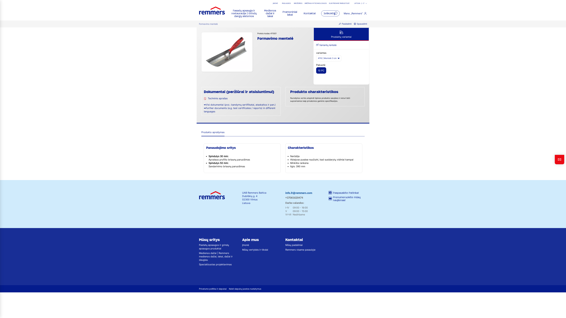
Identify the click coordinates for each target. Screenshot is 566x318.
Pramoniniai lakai (290, 13)
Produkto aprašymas (212, 132)
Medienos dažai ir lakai (270, 13)
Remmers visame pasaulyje (300, 249)
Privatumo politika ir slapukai (213, 289)
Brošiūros (298, 3)
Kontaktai (310, 13)
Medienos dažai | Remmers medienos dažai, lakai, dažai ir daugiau (216, 256)
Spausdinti (362, 24)
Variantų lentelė (328, 45)
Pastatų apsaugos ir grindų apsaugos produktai (214, 247)
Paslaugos (286, 3)
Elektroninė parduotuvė (339, 3)
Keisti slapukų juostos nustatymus (245, 289)
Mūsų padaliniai (294, 245)
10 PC (321, 70)
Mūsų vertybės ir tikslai (255, 249)
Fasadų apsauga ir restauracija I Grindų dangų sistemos (244, 13)
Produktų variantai (341, 36)
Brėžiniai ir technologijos (316, 3)
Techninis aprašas (218, 98)
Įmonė (275, 3)
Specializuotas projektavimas (215, 264)
